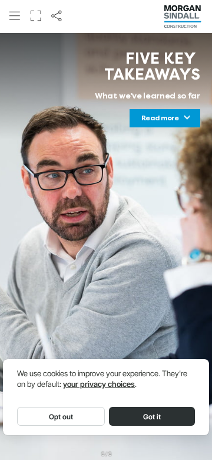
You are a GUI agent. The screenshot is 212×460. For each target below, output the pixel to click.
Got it (152, 416)
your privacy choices (99, 384)
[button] (14, 16)
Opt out (61, 416)
